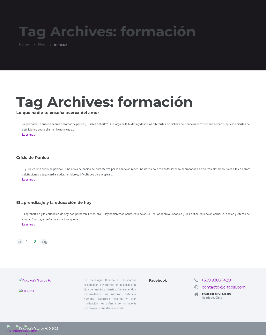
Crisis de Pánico (32, 157)
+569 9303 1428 (216, 280)
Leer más (28, 134)
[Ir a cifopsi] (45, 291)
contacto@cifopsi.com (224, 287)
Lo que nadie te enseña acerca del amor (57, 112)
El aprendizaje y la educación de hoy (54, 202)
